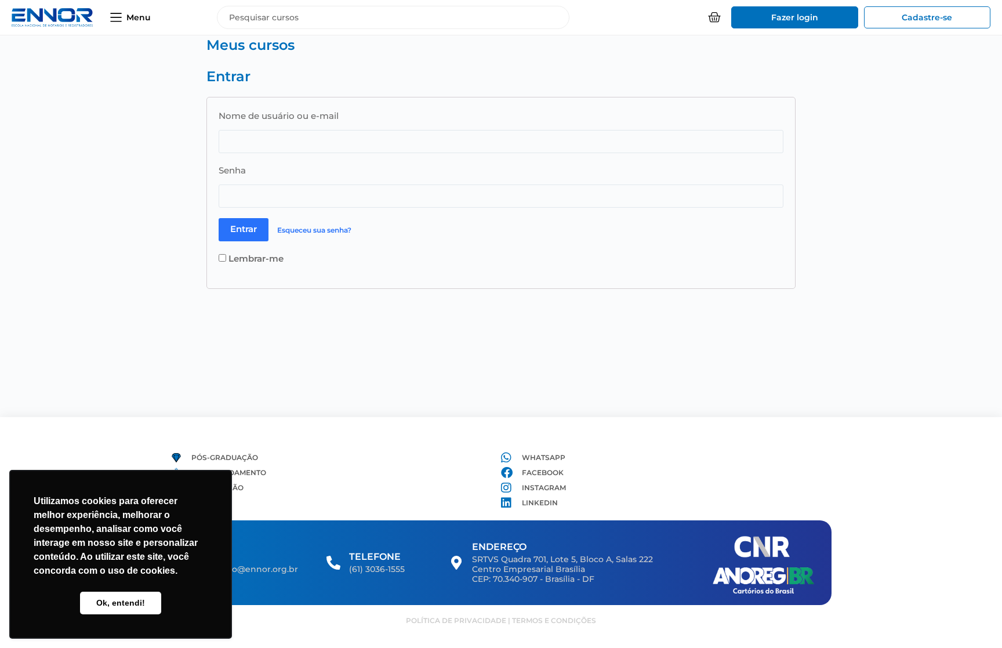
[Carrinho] (714, 17)
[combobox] (393, 17)
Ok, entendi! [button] (120, 602)
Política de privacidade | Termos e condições (501, 620)
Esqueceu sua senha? (314, 229)
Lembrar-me (255, 258)
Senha (232, 170)
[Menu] (116, 17)
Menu (138, 17)
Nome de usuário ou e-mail (279, 115)
